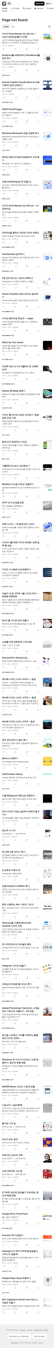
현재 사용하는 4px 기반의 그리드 (18, 904)
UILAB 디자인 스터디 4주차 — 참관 (19, 697)
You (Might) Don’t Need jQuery (15, 761)
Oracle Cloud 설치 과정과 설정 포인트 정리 (20, 300)
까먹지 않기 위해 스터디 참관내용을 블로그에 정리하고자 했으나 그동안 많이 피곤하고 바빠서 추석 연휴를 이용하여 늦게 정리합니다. (20, 702)
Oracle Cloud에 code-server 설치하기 (20, 295)
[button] (5, 8)
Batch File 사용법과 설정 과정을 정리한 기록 (20, 1306)
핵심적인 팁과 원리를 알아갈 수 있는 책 (18, 623)
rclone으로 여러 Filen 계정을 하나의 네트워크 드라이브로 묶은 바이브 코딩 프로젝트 (20, 62)
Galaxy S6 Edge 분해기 (13, 391)
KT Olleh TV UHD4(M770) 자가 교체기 (18, 372)
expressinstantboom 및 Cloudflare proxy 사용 (20, 488)
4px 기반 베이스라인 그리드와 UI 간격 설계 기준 (20, 909)
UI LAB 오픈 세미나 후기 (13, 852)
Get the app (39, 1336)
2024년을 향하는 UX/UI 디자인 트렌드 (20, 232)
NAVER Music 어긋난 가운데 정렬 (18, 1086)
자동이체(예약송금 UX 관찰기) (16, 181)
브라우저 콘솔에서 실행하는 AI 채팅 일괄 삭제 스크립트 (20, 89)
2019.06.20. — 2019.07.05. (14, 833)
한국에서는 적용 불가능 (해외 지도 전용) (19, 1281)
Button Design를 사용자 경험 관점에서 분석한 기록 (20, 528)
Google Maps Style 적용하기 (16, 1278)
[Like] (3, 48)
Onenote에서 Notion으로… (15, 657)
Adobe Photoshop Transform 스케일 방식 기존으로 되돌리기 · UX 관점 (20, 1009)
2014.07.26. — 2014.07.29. (14, 1126)
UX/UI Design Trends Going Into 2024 (18, 236)
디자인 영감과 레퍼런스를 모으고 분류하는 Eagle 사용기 (20, 322)
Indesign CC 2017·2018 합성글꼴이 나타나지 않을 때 (20, 1252)
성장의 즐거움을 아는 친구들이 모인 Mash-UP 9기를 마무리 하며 (20, 346)
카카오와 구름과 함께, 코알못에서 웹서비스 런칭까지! (20, 744)
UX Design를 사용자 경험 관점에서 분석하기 (20, 818)
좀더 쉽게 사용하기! (10, 1217)
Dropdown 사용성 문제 (12, 873)
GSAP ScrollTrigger (12, 109)
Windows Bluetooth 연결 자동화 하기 (20, 133)
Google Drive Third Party (15, 1214)
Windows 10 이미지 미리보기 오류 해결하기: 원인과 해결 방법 (20, 1061)
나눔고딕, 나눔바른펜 (12, 1105)
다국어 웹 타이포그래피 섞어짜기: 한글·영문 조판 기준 (20, 416)
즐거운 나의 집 (9, 1123)
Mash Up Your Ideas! (13, 342)
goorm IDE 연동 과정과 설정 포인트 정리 (19, 799)
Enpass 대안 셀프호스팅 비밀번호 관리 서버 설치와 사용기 (20, 258)
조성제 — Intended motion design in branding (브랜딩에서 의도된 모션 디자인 (19, 683)
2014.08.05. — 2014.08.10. (14, 1158)
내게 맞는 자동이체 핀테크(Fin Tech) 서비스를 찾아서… (20, 186)
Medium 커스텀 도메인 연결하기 (18, 484)
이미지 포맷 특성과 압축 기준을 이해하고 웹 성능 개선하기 (20, 550)
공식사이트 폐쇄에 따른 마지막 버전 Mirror (20, 1238)
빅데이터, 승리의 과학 (12, 1155)
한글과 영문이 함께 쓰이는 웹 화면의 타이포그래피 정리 (20, 422)
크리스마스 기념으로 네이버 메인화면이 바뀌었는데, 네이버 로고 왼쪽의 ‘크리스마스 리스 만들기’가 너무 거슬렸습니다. (21, 1109)
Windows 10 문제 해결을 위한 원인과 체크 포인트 (20, 1067)
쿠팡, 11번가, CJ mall (11, 645)
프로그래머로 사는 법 (12, 1171)
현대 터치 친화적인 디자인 (14, 442)
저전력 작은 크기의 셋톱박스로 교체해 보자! (20, 368)
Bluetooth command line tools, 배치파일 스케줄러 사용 (20, 137)
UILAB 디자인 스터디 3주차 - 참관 (18, 721)
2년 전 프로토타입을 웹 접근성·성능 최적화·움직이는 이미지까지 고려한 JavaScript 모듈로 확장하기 (20, 41)
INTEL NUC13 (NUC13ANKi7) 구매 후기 (20, 158)
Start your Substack (20, 1336)
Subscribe (39, 3)
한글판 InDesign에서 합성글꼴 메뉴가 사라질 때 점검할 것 (20, 1258)
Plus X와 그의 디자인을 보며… (14, 1041)
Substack (14, 1342)
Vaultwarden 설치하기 (13, 254)
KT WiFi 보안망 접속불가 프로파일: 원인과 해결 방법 (20, 1194)
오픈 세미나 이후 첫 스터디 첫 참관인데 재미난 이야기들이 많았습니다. (20, 726)
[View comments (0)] (15, 48)
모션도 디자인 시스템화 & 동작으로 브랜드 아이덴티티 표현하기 (20, 574)
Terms (29, 1330)
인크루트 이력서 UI (11, 870)
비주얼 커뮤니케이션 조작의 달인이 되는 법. (20, 947)
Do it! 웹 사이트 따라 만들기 (15, 620)
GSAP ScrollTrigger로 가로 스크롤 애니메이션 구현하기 (20, 113)
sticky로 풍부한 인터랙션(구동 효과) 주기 (19, 777)
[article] (27, 41)
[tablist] (9, 26)
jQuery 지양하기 (10, 758)
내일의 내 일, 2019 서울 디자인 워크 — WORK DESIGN (20, 595)
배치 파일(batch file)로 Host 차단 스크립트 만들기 (20, 1301)
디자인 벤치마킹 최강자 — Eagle (17, 318)
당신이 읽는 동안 (10, 1139)
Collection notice (41, 1330)
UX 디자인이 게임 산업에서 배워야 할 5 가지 (20, 813)
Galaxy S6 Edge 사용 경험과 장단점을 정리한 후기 (21, 395)
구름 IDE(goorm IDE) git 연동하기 (18, 795)
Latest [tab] (6, 26)
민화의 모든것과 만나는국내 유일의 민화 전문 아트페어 (20, 890)
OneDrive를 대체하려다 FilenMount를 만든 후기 (21, 56)
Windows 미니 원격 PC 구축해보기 (16, 163)
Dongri (11, 46)
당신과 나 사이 (9, 830)
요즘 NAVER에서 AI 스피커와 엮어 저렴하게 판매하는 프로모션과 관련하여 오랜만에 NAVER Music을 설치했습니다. (20, 1091)
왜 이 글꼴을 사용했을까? (12, 506)
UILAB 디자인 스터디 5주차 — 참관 (19, 679)
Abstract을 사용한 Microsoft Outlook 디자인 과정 (16, 924)
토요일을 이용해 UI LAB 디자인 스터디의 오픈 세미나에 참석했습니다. (20, 856)
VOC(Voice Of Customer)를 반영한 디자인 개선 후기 (21, 470)
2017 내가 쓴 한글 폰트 (13, 502)
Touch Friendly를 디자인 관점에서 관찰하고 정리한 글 (20, 446)
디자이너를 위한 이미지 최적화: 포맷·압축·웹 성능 (20, 544)
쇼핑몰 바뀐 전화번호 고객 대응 (17, 642)
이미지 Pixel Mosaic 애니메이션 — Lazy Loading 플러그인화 (19, 35)
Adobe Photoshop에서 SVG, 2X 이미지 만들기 (20, 988)
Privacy (23, 1330)
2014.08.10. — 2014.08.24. (14, 1174)
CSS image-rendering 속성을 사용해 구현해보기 (20, 213)
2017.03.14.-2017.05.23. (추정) (15, 1142)
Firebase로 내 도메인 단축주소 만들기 (18, 281)
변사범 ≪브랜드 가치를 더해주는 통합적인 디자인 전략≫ (20, 1036)
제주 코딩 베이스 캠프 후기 (15, 740)
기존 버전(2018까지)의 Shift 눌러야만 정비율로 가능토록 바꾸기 (20, 1015)
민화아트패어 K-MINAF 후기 (16, 886)
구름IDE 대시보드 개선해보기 (16, 466)
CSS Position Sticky (12, 774)
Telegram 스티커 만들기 (14, 965)
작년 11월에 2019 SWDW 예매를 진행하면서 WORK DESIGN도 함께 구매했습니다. (21, 601)
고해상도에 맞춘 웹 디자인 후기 (17, 984)
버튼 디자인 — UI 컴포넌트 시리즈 (18, 524)
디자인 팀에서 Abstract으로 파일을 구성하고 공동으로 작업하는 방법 (20, 930)
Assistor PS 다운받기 (12, 1235)
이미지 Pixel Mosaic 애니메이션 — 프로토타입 (20, 207)
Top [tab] (12, 26)
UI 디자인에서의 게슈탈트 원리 (16, 944)
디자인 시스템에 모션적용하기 (16, 569)
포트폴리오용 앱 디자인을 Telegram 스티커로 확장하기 (20, 970)
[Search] (49, 26)
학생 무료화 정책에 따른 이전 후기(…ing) (19, 661)
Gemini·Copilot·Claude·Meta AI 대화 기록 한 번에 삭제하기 (21, 84)
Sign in (48, 3)
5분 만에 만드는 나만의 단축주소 (17, 278)
